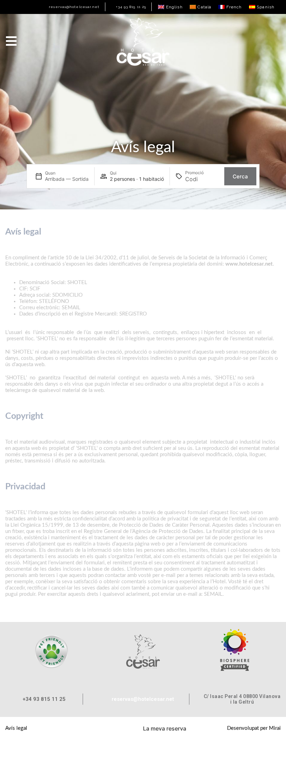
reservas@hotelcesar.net (74, 7)
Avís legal (16, 728)
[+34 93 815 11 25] (113, 6)
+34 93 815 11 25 (131, 7)
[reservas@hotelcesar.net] (46, 6)
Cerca (240, 176)
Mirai (275, 728)
